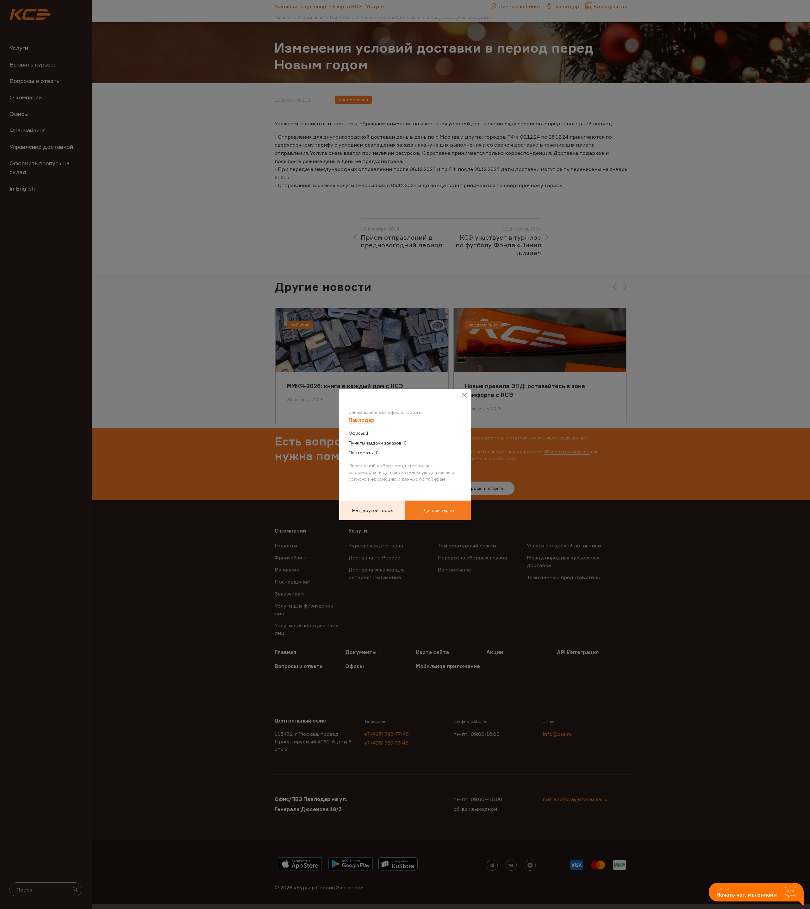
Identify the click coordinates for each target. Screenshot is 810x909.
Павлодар (361, 420)
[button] (756, 894)
